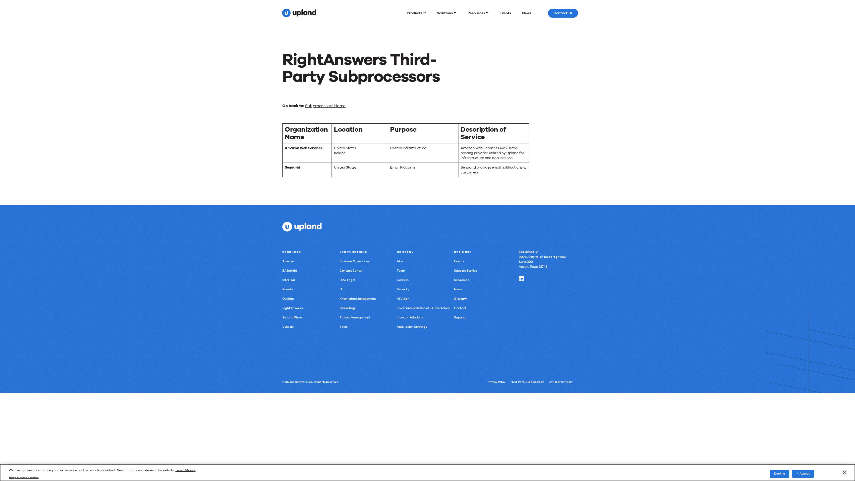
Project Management (355, 317)
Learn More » (185, 470)
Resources (461, 280)
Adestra (288, 261)
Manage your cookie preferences (24, 478)
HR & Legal (347, 280)
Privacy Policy (496, 382)
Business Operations (354, 261)
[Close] (844, 472)
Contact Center (351, 271)
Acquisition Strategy (412, 327)
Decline (779, 474)
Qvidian (288, 299)
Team (401, 271)
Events (459, 261)
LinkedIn (521, 278)
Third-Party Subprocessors (527, 382)
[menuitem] (416, 13)
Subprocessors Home (325, 105)
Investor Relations (410, 317)
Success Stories (465, 271)
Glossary (460, 299)
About (401, 261)
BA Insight (289, 271)
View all (288, 327)
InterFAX (288, 280)
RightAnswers (292, 308)
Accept (805, 474)
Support (460, 317)
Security (403, 289)
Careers (403, 280)
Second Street (292, 317)
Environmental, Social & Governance (423, 308)
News (458, 289)
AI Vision (403, 299)
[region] (427, 472)
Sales (344, 327)
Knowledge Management (358, 299)
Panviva (288, 289)
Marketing (347, 308)
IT (341, 289)
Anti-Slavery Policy (561, 382)
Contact (460, 308)
